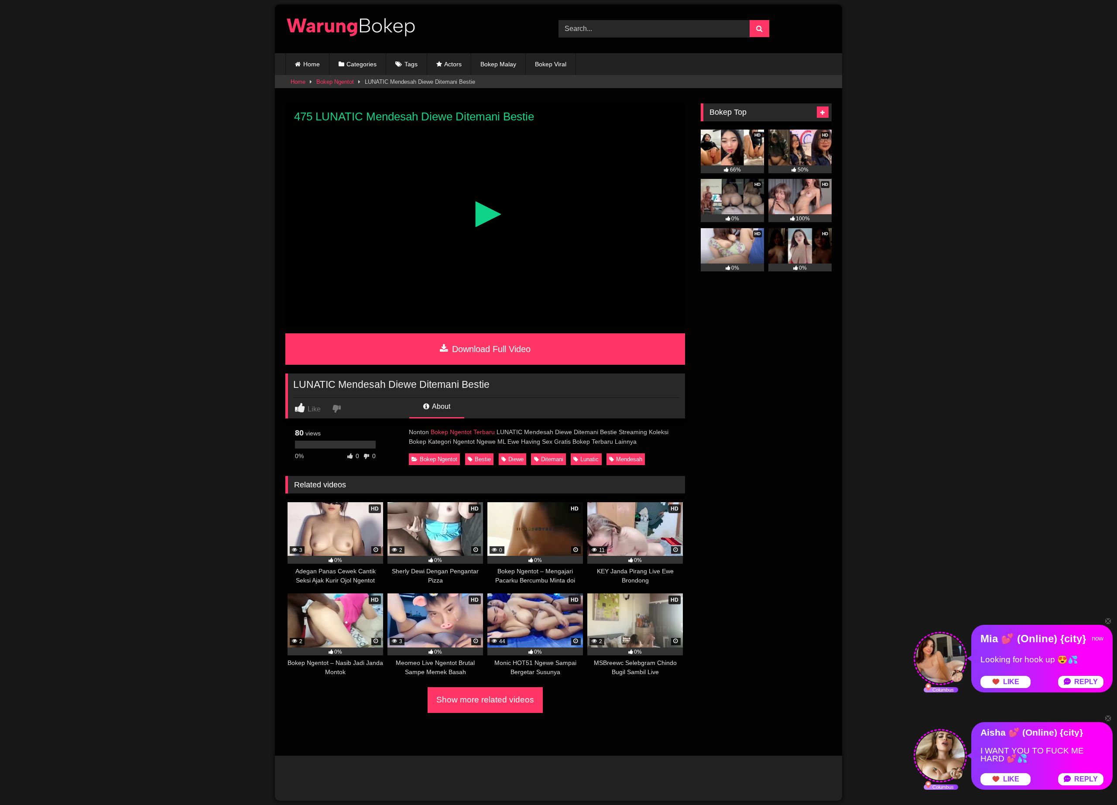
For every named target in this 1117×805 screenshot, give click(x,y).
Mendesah (629, 459)
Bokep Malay (498, 64)
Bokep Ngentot (335, 82)
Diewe (516, 459)
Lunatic (589, 459)
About (440, 406)
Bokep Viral (550, 64)
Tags (411, 64)
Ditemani (552, 459)
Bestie (483, 459)
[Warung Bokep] (350, 29)
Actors (453, 64)
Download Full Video (490, 349)
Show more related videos (485, 699)
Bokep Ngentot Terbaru (463, 431)
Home (311, 64)
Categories (361, 64)
